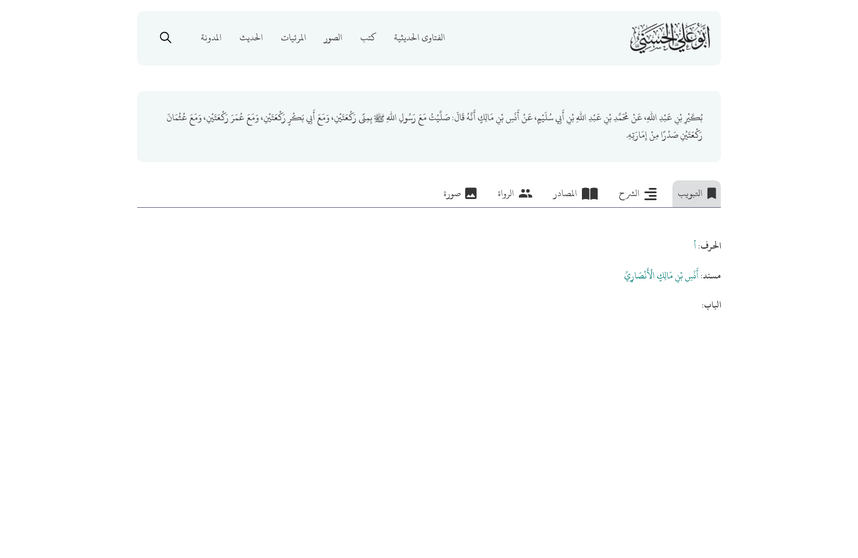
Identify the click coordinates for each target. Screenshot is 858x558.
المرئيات (293, 38)
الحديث (251, 38)
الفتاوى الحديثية (419, 38)
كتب (368, 38)
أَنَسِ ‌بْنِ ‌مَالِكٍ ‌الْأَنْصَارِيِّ (661, 275)
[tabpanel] (429, 261)
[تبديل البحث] (165, 38)
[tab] (696, 193)
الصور (333, 38)
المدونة (211, 38)
